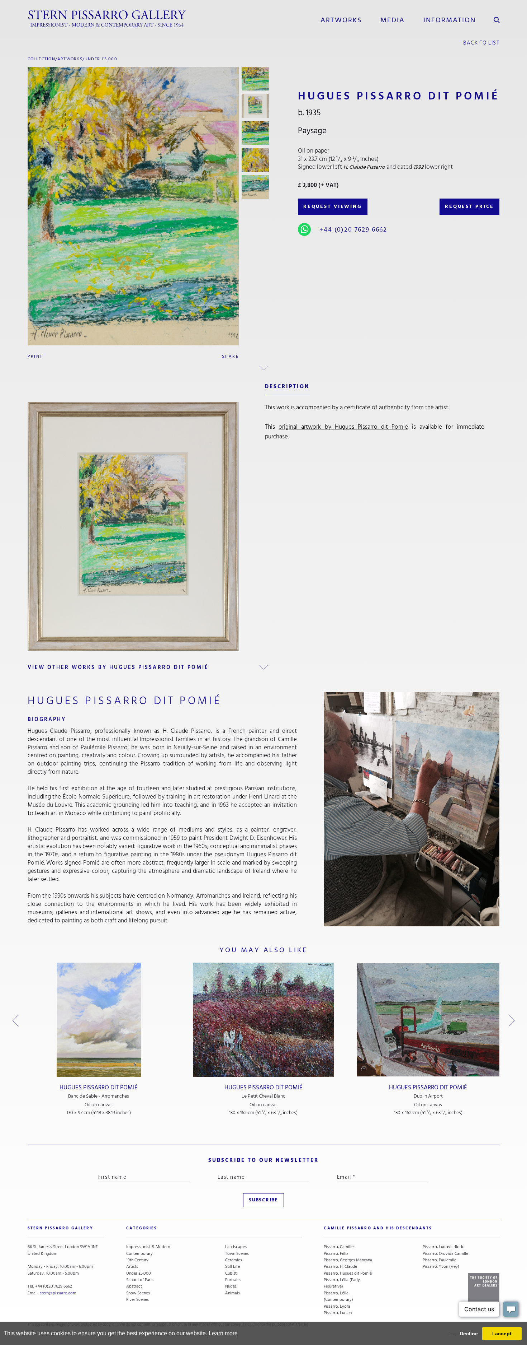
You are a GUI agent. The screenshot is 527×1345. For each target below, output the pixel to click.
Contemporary (139, 1253)
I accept (502, 1333)
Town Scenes (237, 1253)
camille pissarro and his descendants (378, 1228)
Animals (232, 1293)
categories (141, 1228)
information (449, 20)
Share (230, 356)
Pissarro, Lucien (338, 1312)
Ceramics (233, 1260)
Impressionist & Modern (148, 1246)
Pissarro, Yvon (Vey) (441, 1266)
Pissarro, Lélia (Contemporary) (338, 1296)
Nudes (231, 1286)
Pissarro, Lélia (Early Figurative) (342, 1283)
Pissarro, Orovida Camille (445, 1253)
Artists (132, 1266)
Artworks (341, 20)
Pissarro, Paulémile (439, 1260)
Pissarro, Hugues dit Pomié (348, 1273)
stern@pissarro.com (58, 1293)
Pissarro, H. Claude (340, 1266)
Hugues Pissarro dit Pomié (99, 1087)
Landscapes (236, 1246)
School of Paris (139, 1279)
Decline (469, 1333)
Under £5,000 (101, 58)
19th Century (137, 1260)
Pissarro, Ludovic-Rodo (444, 1246)
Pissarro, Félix (336, 1253)
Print (35, 356)
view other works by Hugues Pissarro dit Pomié (118, 667)
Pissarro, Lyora (337, 1306)
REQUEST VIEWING (332, 206)
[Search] (497, 19)
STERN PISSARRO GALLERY (60, 1228)
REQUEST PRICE (469, 206)
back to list (481, 42)
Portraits (233, 1279)
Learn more (223, 1333)
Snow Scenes (138, 1293)
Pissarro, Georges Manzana (348, 1260)
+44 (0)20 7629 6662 (353, 229)
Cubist (231, 1273)
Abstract (134, 1286)
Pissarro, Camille (338, 1246)
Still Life (232, 1266)
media (392, 20)
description (287, 386)
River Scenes (137, 1299)
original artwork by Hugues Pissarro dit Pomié (343, 427)
